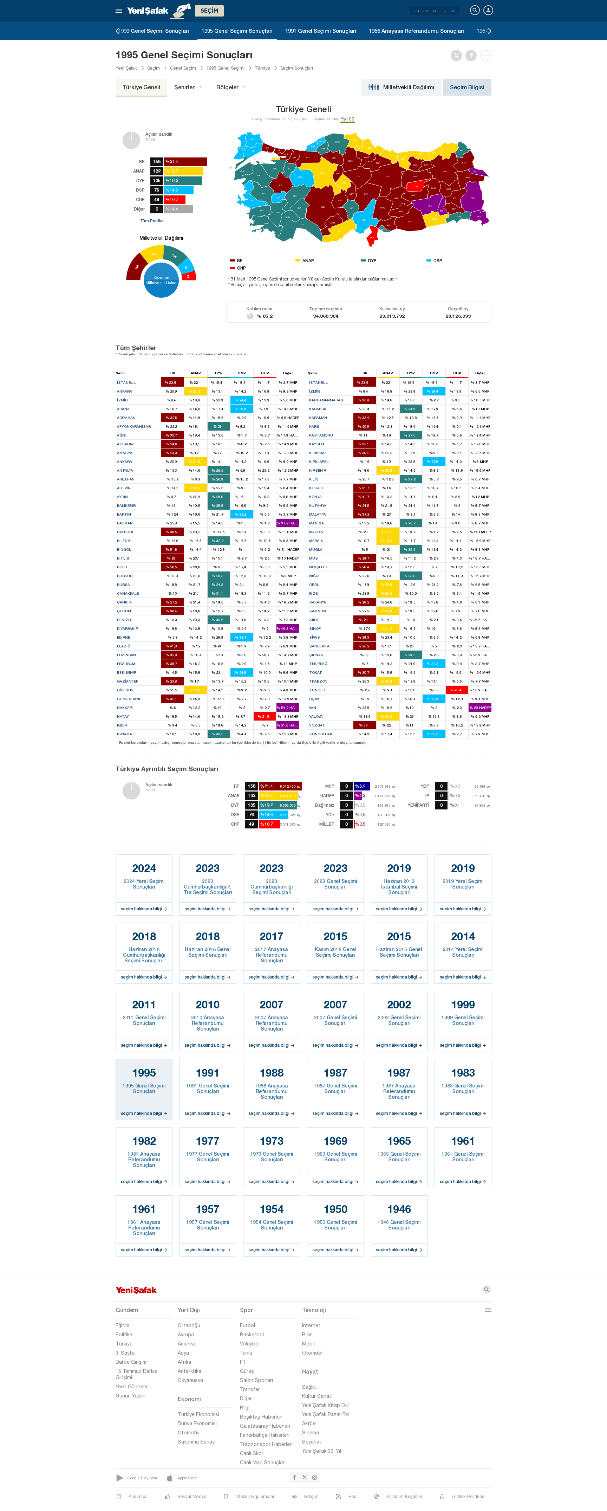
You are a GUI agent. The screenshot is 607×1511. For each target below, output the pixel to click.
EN (425, 11)
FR (444, 11)
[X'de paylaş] (458, 55)
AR (434, 11)
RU (453, 11)
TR (416, 11)
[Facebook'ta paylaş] (472, 55)
